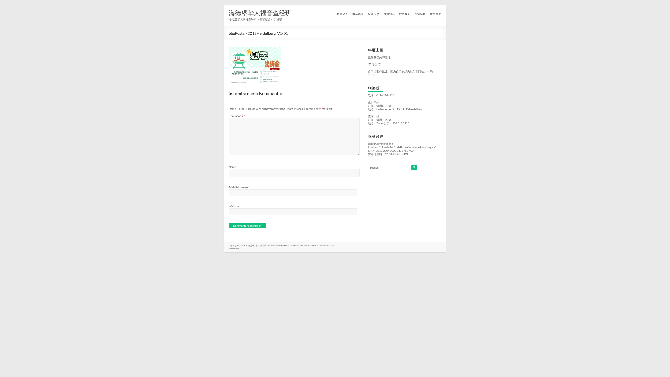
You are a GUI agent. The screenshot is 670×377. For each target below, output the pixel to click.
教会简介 (358, 14)
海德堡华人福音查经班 (260, 13)
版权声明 (435, 14)
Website (234, 206)
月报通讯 (389, 14)
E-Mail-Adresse (239, 187)
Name (233, 166)
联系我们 (404, 14)
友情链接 (420, 14)
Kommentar (237, 115)
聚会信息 (373, 14)
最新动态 (342, 14)
